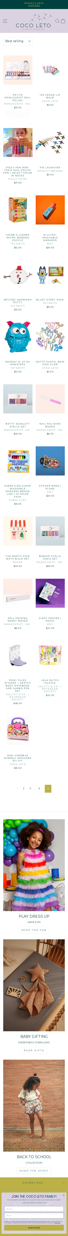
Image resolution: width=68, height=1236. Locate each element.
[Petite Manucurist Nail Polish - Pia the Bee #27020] (17, 115)
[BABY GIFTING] (34, 985)
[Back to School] (34, 1106)
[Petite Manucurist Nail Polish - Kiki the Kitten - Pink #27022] (11, 112)
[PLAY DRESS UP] (34, 865)
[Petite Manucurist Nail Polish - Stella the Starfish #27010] (9, 115)
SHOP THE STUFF (33, 1170)
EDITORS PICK (33, 1183)
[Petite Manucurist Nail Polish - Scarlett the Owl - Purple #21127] (28, 112)
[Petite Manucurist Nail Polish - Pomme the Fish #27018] (13, 115)
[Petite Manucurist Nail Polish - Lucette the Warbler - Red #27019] (15, 112)
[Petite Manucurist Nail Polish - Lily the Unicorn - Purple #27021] (26, 115)
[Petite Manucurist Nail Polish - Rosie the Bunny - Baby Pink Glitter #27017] (6, 112)
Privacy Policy (57, 1223)
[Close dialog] (64, 1195)
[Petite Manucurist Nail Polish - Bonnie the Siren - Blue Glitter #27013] (24, 112)
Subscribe (34, 1227)
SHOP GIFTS (34, 1050)
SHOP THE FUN (34, 930)
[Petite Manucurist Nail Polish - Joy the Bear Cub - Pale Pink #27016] (20, 112)
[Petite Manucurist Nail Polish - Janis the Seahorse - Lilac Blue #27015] (22, 115)
